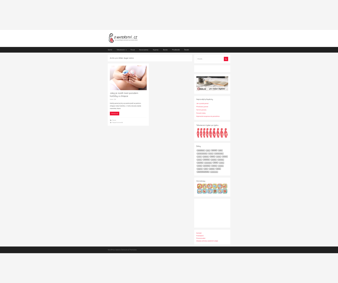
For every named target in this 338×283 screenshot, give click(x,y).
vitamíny (206, 159)
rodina (221, 162)
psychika (200, 162)
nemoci (214, 165)
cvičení (199, 156)
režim (208, 150)
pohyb (218, 156)
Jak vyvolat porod (202, 103)
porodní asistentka (202, 153)
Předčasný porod (202, 106)
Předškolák (176, 50)
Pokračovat (114, 113)
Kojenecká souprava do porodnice (208, 116)
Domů (110, 50)
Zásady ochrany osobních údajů (207, 241)
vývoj (218, 169)
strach (225, 156)
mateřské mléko (219, 153)
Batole (165, 50)
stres (215, 162)
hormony (221, 159)
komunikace (208, 162)
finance (210, 153)
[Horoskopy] (212, 193)
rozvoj (199, 165)
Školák (186, 50)
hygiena (200, 168)
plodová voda (214, 171)
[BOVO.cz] (212, 90)
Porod (133, 50)
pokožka (214, 159)
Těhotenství (121, 50)
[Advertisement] (169, 15)
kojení (212, 156)
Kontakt (199, 233)
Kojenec (156, 50)
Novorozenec (143, 50)
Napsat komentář (117, 122)
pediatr (199, 159)
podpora (206, 156)
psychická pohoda (203, 172)
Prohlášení (200, 236)
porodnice (206, 165)
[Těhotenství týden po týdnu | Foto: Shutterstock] (212, 137)
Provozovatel (200, 238)
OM (115, 99)
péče (220, 150)
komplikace (201, 150)
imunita (221, 165)
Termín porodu (201, 110)
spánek (212, 169)
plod (206, 169)
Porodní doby (201, 113)
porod (214, 150)
